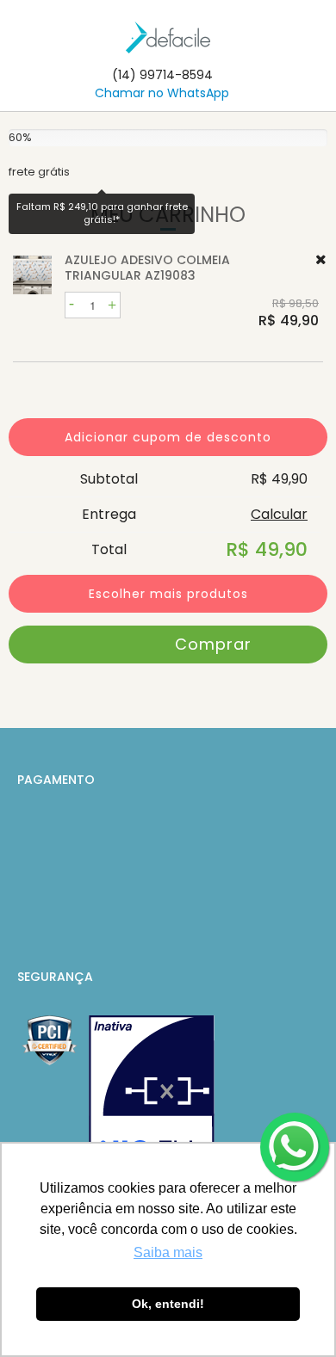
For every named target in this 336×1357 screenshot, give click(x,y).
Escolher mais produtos (168, 593)
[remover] (321, 259)
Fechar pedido (168, 644)
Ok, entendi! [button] (168, 1304)
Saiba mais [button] (168, 1252)
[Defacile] (168, 37)
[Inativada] (152, 1099)
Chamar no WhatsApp (162, 93)
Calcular (279, 514)
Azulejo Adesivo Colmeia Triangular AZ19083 (147, 267)
